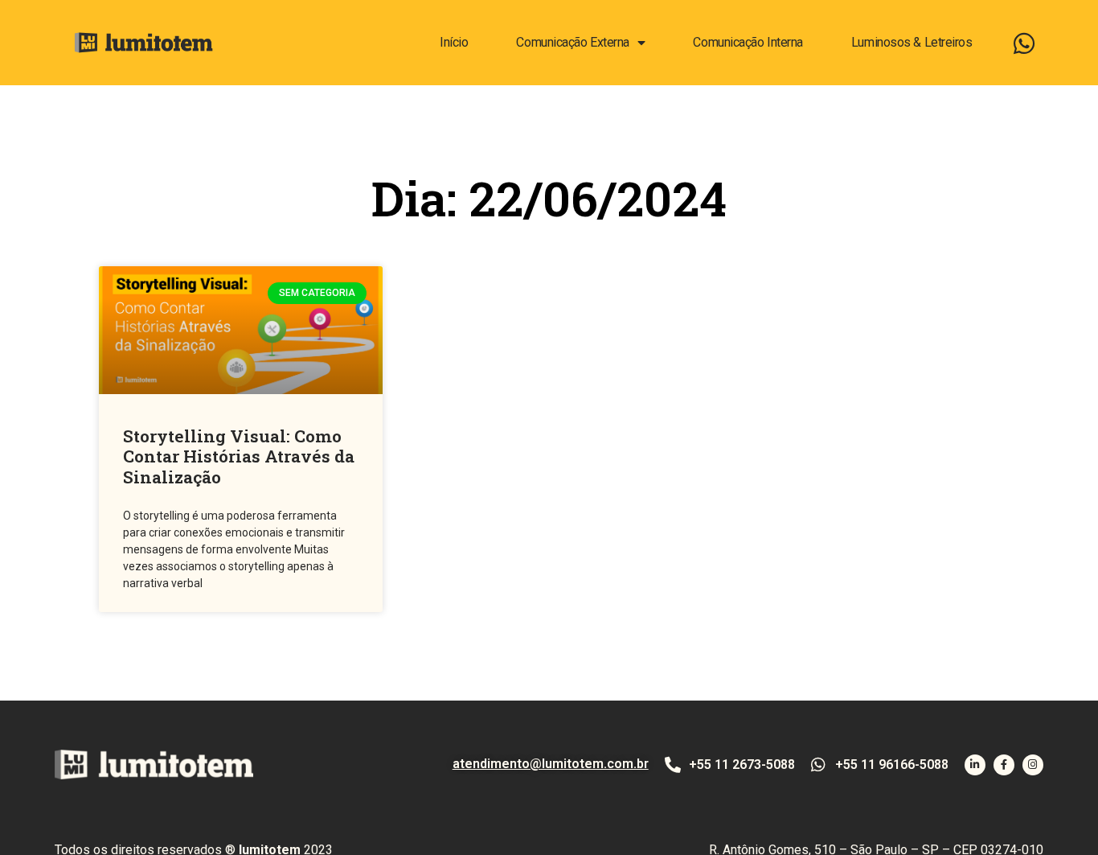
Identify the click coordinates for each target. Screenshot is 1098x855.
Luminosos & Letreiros (912, 42)
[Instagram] (1032, 764)
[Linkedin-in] (975, 764)
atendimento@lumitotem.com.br (551, 763)
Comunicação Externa (572, 42)
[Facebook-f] (1004, 764)
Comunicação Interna (747, 42)
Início (454, 42)
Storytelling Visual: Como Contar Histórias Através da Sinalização (238, 456)
